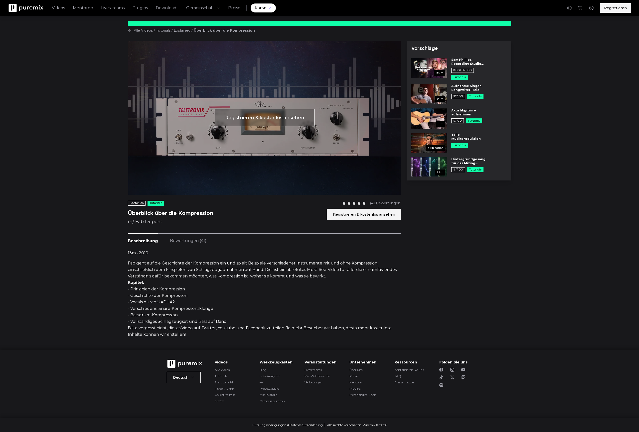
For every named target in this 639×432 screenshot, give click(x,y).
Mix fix (219, 401)
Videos (58, 7)
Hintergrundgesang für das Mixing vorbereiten (468, 161)
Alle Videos (143, 30)
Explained (182, 30)
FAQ (397, 376)
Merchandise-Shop (362, 395)
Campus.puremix (272, 401)
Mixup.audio (268, 395)
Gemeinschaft (200, 7)
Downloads (167, 7)
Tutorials (163, 30)
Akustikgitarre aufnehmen (463, 112)
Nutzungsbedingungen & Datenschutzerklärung (287, 425)
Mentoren (83, 7)
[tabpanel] (264, 294)
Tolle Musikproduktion (466, 137)
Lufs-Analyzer (270, 376)
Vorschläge (424, 48)
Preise (234, 7)
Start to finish (224, 382)
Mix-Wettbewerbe (317, 376)
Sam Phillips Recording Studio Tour (466, 62)
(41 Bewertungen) (385, 203)
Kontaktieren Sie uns (409, 370)
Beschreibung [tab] (143, 241)
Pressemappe (404, 382)
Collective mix (225, 395)
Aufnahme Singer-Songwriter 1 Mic (466, 88)
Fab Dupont (148, 221)
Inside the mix (224, 388)
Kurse (260, 7)
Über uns (355, 370)
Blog (263, 370)
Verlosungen (313, 382)
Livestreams (113, 7)
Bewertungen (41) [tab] (188, 240)
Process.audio (269, 388)
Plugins (140, 7)
